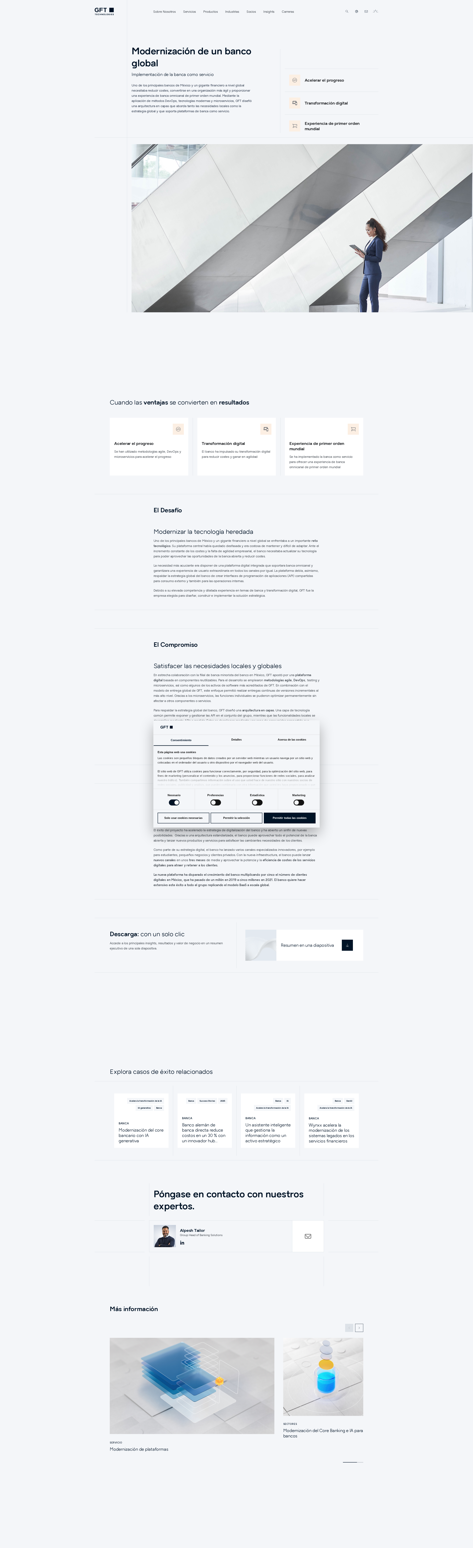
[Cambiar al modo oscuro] (375, 11)
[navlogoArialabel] (104, 11)
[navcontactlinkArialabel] (366, 11)
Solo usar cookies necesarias (183, 817)
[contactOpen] (308, 1236)
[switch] (215, 803)
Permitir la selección (236, 817)
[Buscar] (347, 11)
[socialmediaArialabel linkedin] (182, 1243)
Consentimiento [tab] (181, 740)
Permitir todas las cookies (290, 817)
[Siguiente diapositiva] (359, 1328)
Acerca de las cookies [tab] (292, 739)
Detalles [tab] (236, 739)
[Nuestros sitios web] (356, 11)
